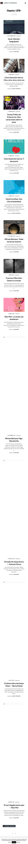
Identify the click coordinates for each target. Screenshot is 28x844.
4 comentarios (17, 74)
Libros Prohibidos (16, 88)
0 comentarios (18, 35)
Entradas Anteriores (10, 826)
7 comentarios (17, 155)
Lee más (18, 842)
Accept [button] (14, 842)
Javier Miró (16, 51)
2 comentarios (17, 196)
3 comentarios (17, 111)
